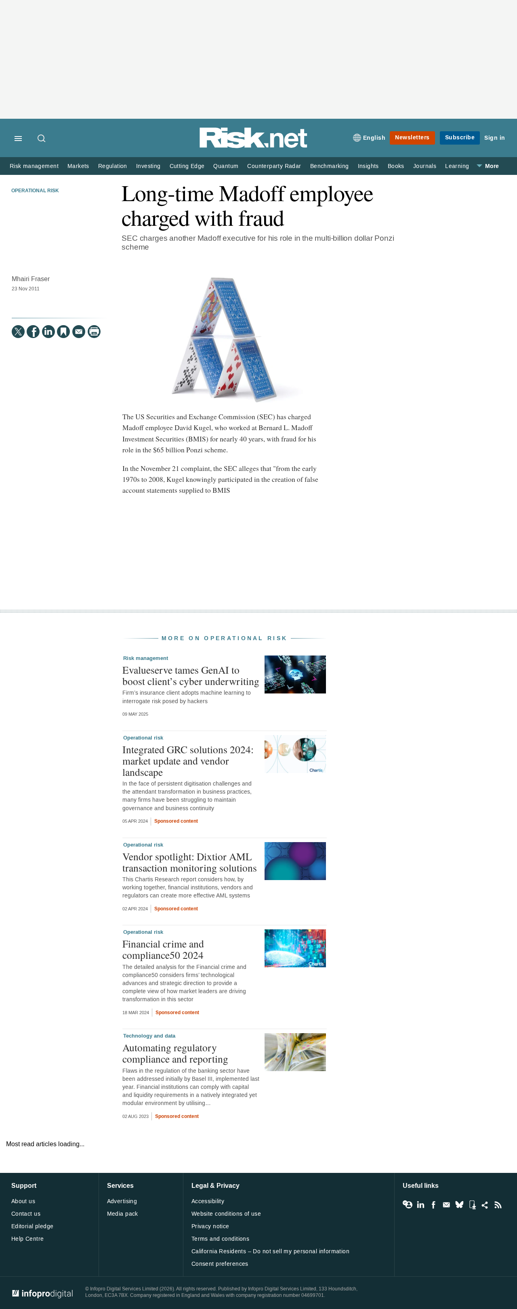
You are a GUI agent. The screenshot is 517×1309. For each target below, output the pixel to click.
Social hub (485, 1205)
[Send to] (78, 331)
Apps (472, 1205)
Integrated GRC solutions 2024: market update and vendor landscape (188, 760)
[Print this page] (94, 331)
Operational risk (35, 191)
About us (23, 1201)
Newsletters (412, 137)
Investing (148, 166)
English (374, 138)
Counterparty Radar (274, 166)
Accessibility (207, 1201)
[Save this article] (63, 331)
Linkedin (420, 1205)
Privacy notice (210, 1226)
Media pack (122, 1214)
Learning (457, 166)
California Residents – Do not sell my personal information (270, 1251)
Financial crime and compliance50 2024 (163, 949)
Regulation (112, 166)
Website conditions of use (226, 1214)
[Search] (42, 138)
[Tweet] (18, 331)
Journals (424, 166)
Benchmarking (329, 166)
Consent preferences (219, 1264)
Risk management (34, 166)
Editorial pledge (32, 1226)
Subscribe (460, 137)
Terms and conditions (220, 1239)
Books (396, 166)
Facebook (433, 1205)
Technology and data (149, 1036)
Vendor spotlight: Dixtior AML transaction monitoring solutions (189, 862)
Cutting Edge (187, 166)
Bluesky (459, 1205)
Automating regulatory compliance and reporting (175, 1053)
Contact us (25, 1214)
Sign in (494, 138)
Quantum (225, 166)
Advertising (122, 1201)
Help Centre (27, 1239)
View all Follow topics (407, 1205)
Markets (78, 166)
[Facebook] (33, 331)
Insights (368, 166)
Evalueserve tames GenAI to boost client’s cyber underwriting (190, 675)
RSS (498, 1205)
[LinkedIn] (48, 331)
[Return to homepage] (253, 146)
